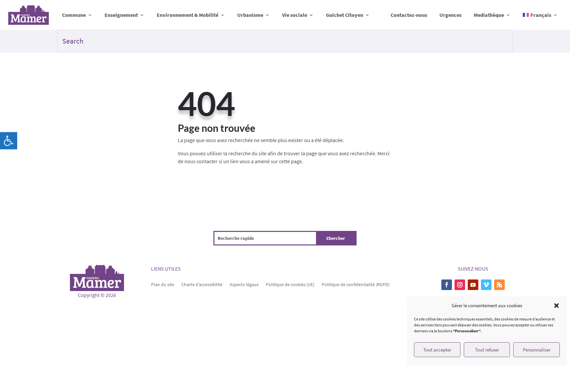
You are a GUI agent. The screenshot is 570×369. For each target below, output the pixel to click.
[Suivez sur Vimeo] (486, 284)
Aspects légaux (244, 284)
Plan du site (162, 284)
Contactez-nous (409, 15)
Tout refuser (487, 350)
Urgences (450, 15)
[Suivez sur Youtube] (473, 284)
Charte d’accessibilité (201, 284)
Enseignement (121, 15)
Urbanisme (250, 15)
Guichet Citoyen (344, 15)
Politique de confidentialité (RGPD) (356, 284)
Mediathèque (489, 15)
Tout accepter (437, 350)
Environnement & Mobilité (187, 15)
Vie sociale (294, 15)
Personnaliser (537, 350)
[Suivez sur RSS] (499, 284)
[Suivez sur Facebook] (446, 284)
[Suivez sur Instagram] (460, 284)
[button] (8, 140)
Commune (74, 15)
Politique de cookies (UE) (290, 284)
